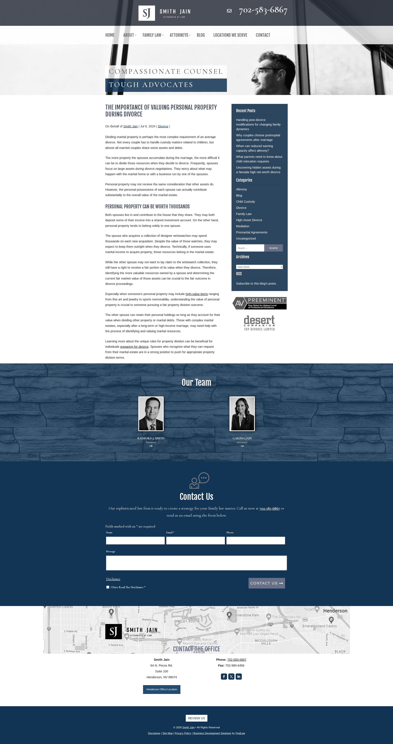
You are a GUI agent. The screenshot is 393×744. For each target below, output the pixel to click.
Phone (230, 532)
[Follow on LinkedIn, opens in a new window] (239, 676)
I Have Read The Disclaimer (128, 587)
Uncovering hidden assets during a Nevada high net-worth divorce (258, 170)
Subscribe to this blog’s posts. (256, 283)
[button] (390, 722)
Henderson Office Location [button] (161, 689)
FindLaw (240, 733)
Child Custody (245, 201)
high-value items (197, 294)
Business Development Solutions (212, 733)
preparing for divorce (134, 346)
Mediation (242, 226)
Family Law (243, 214)
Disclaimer (113, 579)
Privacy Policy (183, 733)
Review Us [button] (196, 718)
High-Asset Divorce (249, 220)
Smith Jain (130, 126)
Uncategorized (246, 238)
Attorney (150, 440)
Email (170, 532)
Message (110, 551)
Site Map (167, 733)
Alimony (241, 189)
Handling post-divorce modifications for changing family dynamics (258, 124)
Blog (239, 195)
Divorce (163, 126)
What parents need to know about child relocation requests (259, 159)
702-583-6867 (263, 9)
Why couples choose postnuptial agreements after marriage (258, 138)
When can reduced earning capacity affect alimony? (254, 148)
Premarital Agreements (251, 232)
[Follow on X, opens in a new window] (231, 676)
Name (109, 532)
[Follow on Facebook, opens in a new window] (224, 676)
